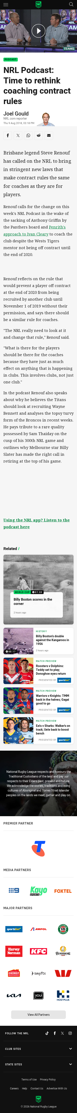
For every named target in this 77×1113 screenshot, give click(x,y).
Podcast (10, 59)
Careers (14, 1088)
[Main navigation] (5, 4)
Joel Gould (16, 113)
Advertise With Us (57, 1088)
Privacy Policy (48, 1079)
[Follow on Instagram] (70, 1033)
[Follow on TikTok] (47, 1033)
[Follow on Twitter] (62, 1033)
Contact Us (37, 1088)
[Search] (71, 4)
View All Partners (39, 1015)
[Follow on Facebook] (54, 1033)
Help (24, 1088)
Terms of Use (29, 1079)
